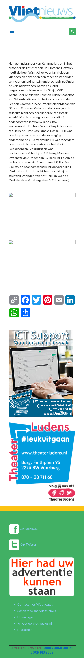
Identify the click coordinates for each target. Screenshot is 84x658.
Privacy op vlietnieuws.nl (34, 623)
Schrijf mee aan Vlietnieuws (36, 611)
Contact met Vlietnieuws (35, 604)
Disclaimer (24, 629)
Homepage (25, 617)
